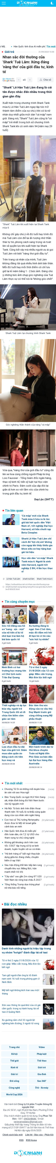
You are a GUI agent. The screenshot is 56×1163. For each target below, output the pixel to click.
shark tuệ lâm (28, 579)
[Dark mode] (52, 3)
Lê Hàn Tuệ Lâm (13, 579)
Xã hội (14, 1054)
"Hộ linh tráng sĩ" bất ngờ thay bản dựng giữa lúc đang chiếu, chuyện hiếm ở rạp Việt (29, 857)
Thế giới (14, 1061)
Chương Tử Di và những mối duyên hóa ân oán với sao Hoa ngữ (29, 791)
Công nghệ (14, 1088)
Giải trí (14, 1074)
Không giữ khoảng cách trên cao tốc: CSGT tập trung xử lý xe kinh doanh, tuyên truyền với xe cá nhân (29, 846)
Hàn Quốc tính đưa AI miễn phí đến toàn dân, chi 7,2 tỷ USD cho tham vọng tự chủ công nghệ (29, 834)
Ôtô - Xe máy (41, 1088)
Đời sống (14, 1081)
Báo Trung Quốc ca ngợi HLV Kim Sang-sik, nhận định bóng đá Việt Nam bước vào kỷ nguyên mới (29, 800)
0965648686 (30, 1119)
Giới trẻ (42, 1067)
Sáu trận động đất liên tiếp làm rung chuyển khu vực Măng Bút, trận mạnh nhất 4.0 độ (29, 868)
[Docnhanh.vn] (28, 1154)
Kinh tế (14, 1067)
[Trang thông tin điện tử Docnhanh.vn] (27, 3)
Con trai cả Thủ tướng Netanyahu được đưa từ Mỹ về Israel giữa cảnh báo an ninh (29, 823)
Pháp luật (42, 1054)
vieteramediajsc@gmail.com (28, 1121)
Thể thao (42, 1061)
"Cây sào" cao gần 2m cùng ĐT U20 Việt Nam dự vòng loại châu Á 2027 (29, 878)
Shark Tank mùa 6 (44, 579)
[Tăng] (29, 79)
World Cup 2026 (14, 1094)
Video (42, 1047)
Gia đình (41, 1074)
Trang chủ (14, 1047)
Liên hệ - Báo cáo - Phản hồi (39, 1135)
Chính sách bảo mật (12, 1135)
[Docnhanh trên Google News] (8, 80)
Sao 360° (41, 1081)
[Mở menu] (3, 3)
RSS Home (31, 1140)
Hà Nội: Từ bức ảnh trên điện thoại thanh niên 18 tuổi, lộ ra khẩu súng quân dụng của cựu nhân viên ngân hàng (29, 812)
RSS (21, 1140)
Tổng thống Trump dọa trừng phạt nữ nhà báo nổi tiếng (29, 886)
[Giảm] (18, 79)
